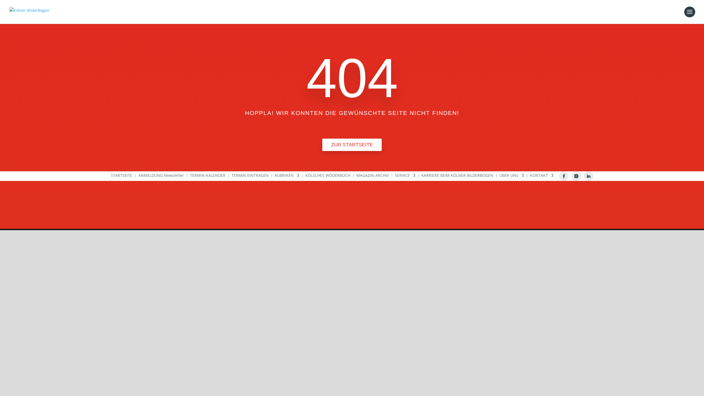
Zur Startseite (352, 144)
